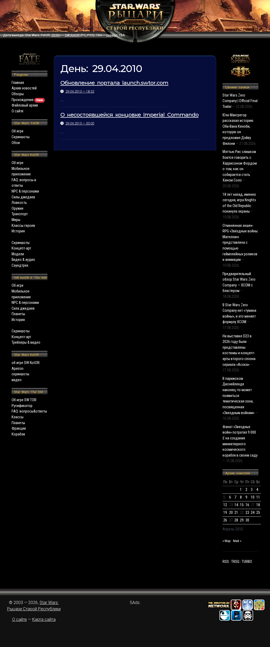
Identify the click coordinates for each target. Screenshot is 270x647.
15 (242, 505)
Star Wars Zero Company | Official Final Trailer (240, 101)
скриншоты (20, 374)
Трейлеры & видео (26, 342)
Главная (18, 82)
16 (247, 505)
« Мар (227, 541)
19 (225, 512)
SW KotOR (72, 35)
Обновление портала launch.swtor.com (114, 82)
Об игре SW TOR (24, 400)
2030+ (56, 35)
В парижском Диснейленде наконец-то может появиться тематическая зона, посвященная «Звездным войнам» (238, 395)
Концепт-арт (21, 248)
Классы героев (23, 225)
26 (225, 520)
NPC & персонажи (25, 191)
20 (231, 512)
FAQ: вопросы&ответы (29, 411)
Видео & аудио (23, 259)
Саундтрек (20, 265)
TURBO (247, 561)
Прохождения (27, 100)
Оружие (17, 208)
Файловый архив (25, 105)
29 (242, 520)
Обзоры (18, 94)
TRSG (235, 561)
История (18, 231)
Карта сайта (44, 619)
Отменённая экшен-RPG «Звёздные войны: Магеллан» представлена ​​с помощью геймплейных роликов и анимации (240, 242)
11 (258, 497)
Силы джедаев (23, 197)
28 (236, 520)
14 (236, 505)
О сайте (17, 111)
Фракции (19, 428)
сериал (111, 35)
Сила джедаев (23, 308)
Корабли (18, 434)
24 (252, 512)
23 (247, 512)
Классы (17, 417)
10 (252, 497)
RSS (226, 561)
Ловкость (19, 202)
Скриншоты (21, 137)
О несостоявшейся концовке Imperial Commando (129, 114)
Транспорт (20, 214)
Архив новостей (24, 88)
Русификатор (22, 406)
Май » (237, 541)
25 (258, 512)
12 (225, 505)
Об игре (17, 131)
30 (247, 520)
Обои (16, 143)
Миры (16, 220)
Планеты (18, 314)
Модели (18, 254)
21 (236, 512)
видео (17, 380)
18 (258, 505)
